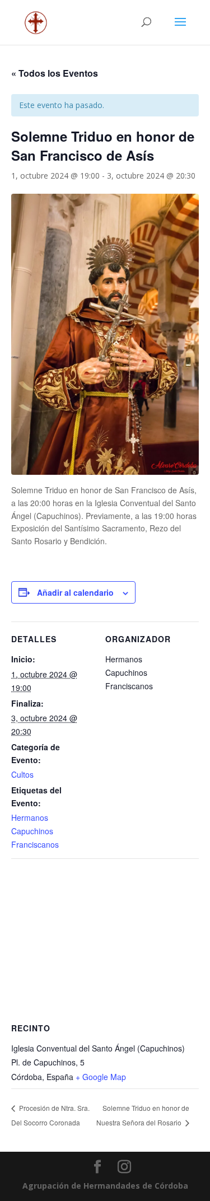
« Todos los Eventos (54, 73)
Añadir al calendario (75, 592)
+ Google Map (101, 1076)
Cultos (22, 774)
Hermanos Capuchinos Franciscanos (35, 831)
